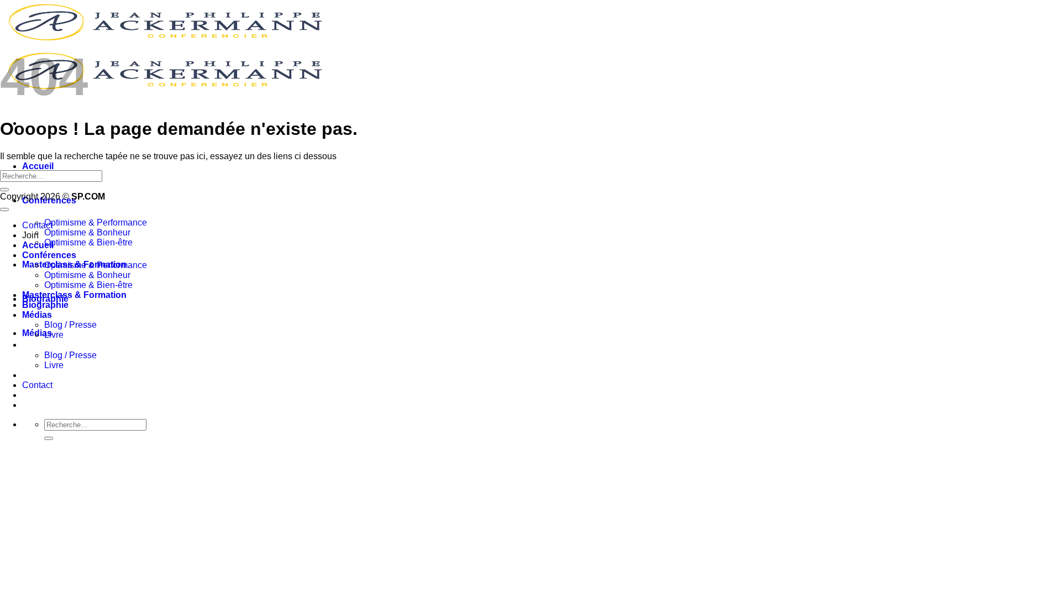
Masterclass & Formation (74, 295)
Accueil (38, 166)
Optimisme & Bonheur (87, 232)
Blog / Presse (70, 355)
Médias (37, 315)
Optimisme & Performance (95, 222)
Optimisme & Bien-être (88, 242)
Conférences (49, 255)
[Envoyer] (48, 438)
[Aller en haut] (4, 209)
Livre (54, 365)
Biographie (45, 305)
